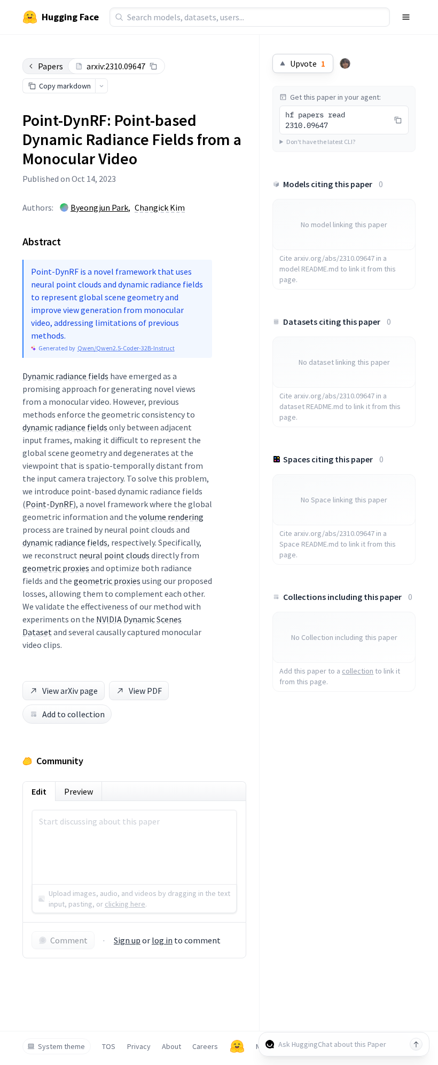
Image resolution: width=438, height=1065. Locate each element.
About (171, 1046)
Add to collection (73, 714)
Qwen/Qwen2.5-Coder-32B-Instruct (126, 348)
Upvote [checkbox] (307, 63)
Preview (78, 791)
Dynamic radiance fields (65, 376)
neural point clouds (114, 555)
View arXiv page (70, 690)
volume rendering (171, 516)
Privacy (139, 1046)
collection (357, 671)
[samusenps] (345, 63)
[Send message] (416, 1044)
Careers (205, 1046)
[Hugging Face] (237, 1046)
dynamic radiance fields (64, 427)
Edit (39, 791)
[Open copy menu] (101, 85)
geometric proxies (55, 568)
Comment (69, 940)
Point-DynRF (49, 504)
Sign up (127, 940)
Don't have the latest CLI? (320, 142)
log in (162, 940)
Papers (50, 66)
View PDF (145, 690)
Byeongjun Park (99, 207)
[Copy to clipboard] (153, 66)
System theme (61, 1046)
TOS (108, 1046)
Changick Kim (160, 207)
